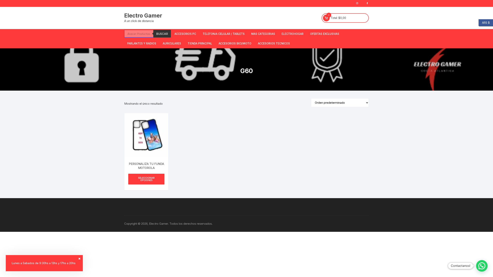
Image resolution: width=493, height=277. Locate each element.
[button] (482, 266)
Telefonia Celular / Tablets (224, 33)
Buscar (162, 34)
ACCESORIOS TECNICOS (274, 43)
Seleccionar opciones (146, 179)
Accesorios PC (185, 33)
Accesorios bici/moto (235, 43)
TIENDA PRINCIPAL (200, 43)
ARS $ (484, 22)
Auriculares (172, 43)
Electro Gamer (143, 15)
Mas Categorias (263, 33)
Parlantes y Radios (141, 43)
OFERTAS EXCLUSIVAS (324, 33)
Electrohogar (293, 33)
